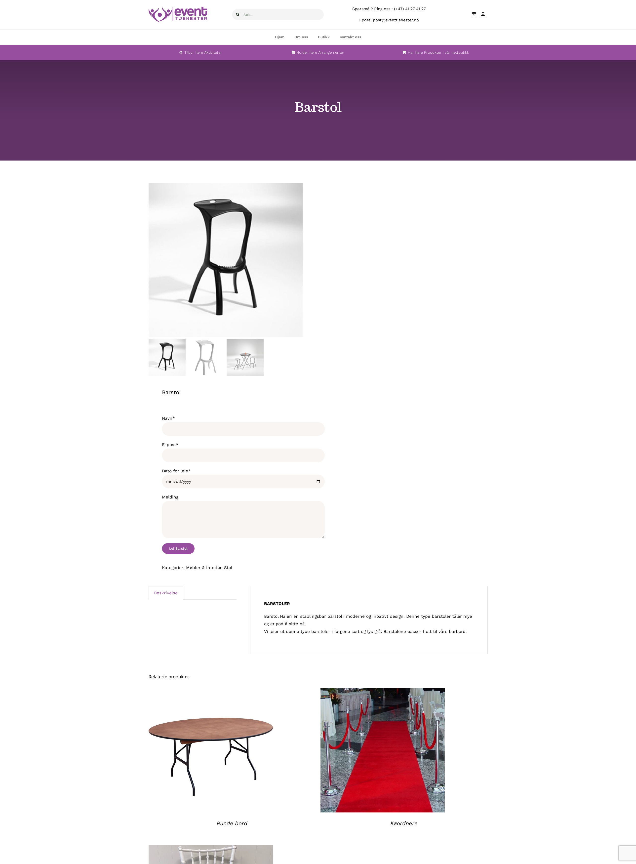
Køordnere (404, 823)
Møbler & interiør (203, 567)
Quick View (210, 751)
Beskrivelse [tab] (166, 592)
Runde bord (232, 823)
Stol (228, 567)
